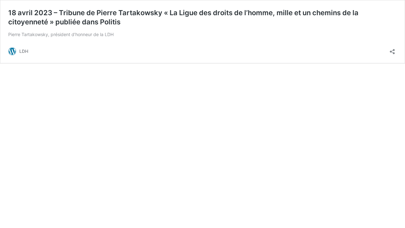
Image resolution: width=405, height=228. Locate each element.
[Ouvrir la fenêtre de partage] (392, 49)
